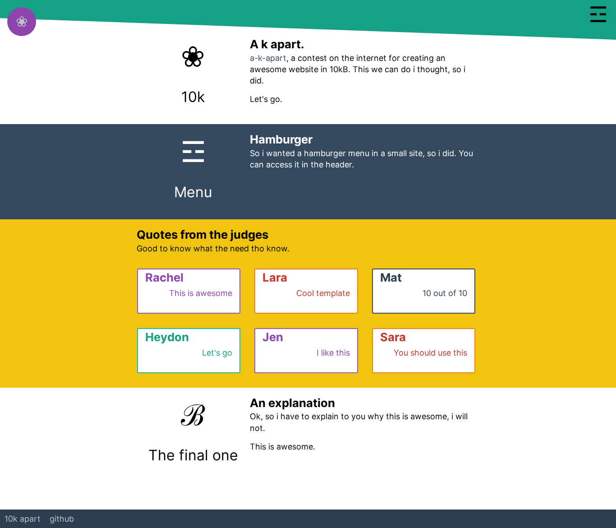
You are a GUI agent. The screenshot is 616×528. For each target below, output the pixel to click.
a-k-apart (268, 58)
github (62, 518)
